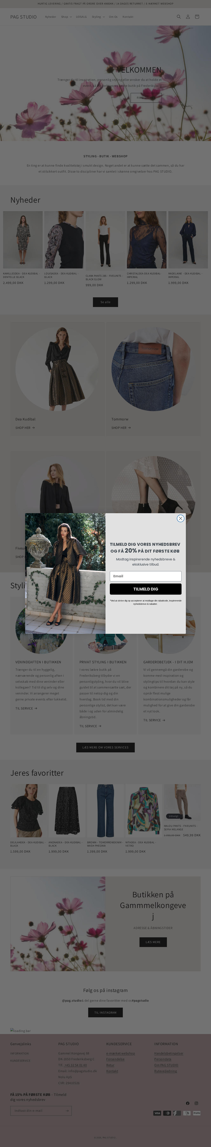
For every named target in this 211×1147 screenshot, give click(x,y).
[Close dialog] (180, 518)
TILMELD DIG (145, 589)
